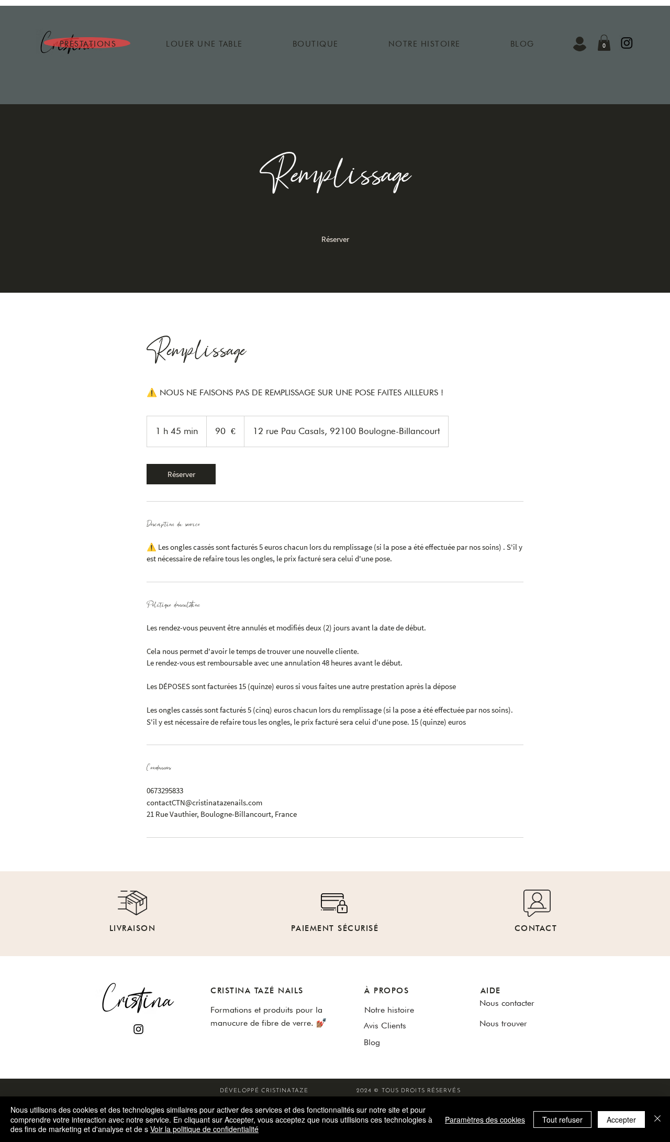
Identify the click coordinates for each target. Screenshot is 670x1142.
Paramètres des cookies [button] (485, 1119)
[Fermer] (657, 1119)
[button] (88, 44)
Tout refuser (562, 1119)
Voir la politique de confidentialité (204, 1129)
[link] (335, 239)
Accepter (621, 1119)
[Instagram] (138, 1029)
